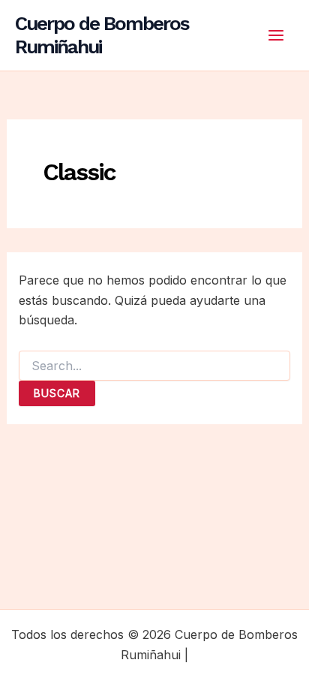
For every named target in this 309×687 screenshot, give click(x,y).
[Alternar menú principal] (276, 35)
